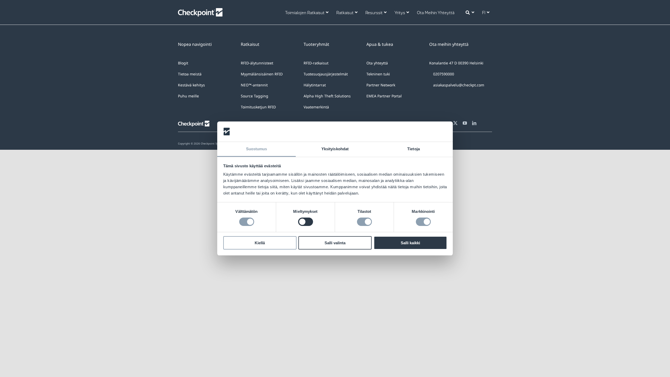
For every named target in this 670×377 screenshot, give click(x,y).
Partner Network (380, 84)
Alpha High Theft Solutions (327, 95)
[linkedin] (474, 123)
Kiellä (260, 243)
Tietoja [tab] (413, 149)
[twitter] (455, 123)
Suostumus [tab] (256, 149)
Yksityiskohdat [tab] (335, 149)
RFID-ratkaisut (316, 62)
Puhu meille (188, 95)
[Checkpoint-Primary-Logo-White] (200, 11)
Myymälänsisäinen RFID (262, 73)
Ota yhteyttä (377, 62)
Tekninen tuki (378, 73)
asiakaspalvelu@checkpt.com (458, 84)
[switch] (305, 222)
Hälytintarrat (315, 84)
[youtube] (465, 123)
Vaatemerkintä (316, 106)
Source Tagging (254, 95)
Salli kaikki (410, 243)
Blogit (183, 62)
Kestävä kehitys (191, 84)
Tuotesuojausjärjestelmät (326, 73)
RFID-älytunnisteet (257, 62)
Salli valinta (335, 243)
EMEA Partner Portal (384, 95)
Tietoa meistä (190, 73)
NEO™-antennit (254, 84)
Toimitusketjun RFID (258, 106)
